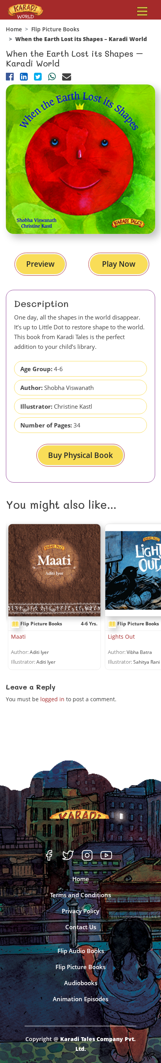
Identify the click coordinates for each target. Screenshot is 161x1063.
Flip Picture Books (55, 29)
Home (14, 29)
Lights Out (121, 636)
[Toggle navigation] (142, 11)
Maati (18, 636)
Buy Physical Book (80, 455)
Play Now (119, 264)
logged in (52, 699)
